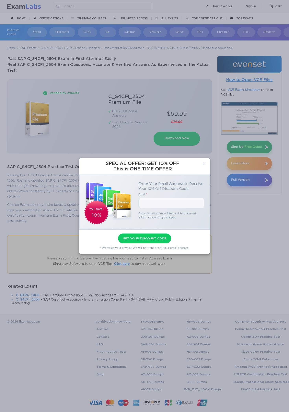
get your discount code (144, 238)
